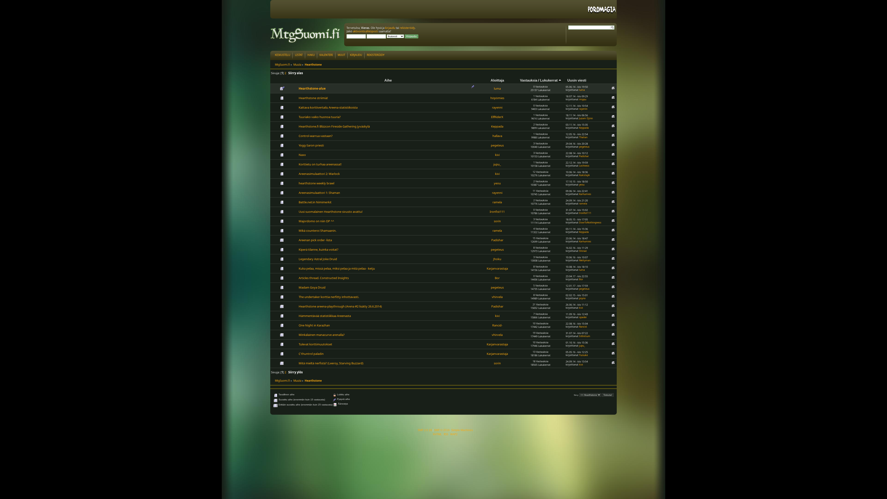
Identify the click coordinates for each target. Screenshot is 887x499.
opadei (583, 317)
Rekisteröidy (376, 55)
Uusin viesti (576, 80)
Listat (299, 55)
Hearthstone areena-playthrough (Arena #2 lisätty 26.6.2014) (340, 306)
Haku (311, 55)
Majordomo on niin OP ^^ (316, 221)
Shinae (583, 251)
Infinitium (584, 336)
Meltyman (584, 260)
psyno (582, 298)
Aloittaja (497, 80)
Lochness (584, 165)
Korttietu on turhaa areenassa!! (320, 164)
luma (497, 88)
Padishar (584, 156)
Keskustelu (282, 55)
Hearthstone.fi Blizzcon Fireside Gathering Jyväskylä (334, 126)
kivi (497, 155)
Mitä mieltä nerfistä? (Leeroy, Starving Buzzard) (331, 363)
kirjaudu (390, 28)
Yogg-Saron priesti (311, 145)
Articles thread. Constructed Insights (324, 278)
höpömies (497, 98)
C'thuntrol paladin (311, 354)
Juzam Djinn (586, 118)
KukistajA (584, 175)
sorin (497, 221)
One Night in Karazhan (314, 325)
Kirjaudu (356, 55)
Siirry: (576, 395)
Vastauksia (528, 80)
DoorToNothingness (590, 222)
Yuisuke (583, 355)
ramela (497, 202)
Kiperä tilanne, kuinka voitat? (318, 249)
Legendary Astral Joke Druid (318, 259)
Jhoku (497, 259)
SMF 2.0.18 (425, 430)
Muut (341, 55)
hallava (497, 136)
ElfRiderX (497, 117)
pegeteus (497, 145)
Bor (497, 278)
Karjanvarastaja (497, 268)
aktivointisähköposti (365, 31)
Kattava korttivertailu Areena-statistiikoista (328, 107)
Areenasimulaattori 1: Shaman (319, 193)
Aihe (388, 80)
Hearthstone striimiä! (313, 98)
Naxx (302, 155)
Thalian (583, 137)
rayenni (497, 107)
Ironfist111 (497, 212)
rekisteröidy (407, 28)
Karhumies (585, 194)
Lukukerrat (549, 80)
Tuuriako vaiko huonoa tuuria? (320, 117)
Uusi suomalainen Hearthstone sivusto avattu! (330, 212)
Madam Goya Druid (312, 287)
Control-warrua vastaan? (316, 136)
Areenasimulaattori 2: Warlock (319, 174)
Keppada (497, 126)
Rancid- (497, 325)
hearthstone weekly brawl (316, 183)
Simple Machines (462, 430)
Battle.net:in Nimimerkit (315, 202)
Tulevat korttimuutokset (315, 344)
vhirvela (497, 297)
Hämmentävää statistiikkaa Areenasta (325, 316)
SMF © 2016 (442, 430)
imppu (582, 99)
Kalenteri (326, 55)
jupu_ (497, 164)
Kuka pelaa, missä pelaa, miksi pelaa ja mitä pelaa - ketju (337, 268)
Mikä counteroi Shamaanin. (317, 230)
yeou (497, 183)
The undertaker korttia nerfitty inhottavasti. (329, 297)
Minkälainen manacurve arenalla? (322, 335)
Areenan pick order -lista (315, 240)
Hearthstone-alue (312, 88)
